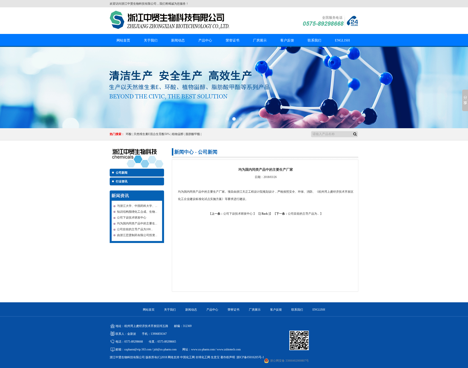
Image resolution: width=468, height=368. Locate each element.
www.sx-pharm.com (203, 349)
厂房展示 (260, 40)
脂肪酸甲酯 (192, 134)
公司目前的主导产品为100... (135, 229)
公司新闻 (121, 172)
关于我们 (150, 40)
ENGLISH (342, 40)
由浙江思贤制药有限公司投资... (137, 235)
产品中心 (205, 40)
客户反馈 (287, 40)
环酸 (129, 134)
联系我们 (314, 40)
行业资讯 (121, 181)
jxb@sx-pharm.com (165, 349)
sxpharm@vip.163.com (137, 349)
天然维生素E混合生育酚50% (152, 134)
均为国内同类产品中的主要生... (137, 223)
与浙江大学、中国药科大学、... (137, 206)
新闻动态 (178, 40)
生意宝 (215, 357)
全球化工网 (202, 357)
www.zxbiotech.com (229, 349)
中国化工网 (187, 357)
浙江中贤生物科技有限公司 (138, 3)
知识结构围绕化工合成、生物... (137, 211)
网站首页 (123, 40)
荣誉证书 (232, 40)
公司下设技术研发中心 (131, 217)
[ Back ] (265, 213)
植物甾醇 (178, 134)
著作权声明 (227, 357)
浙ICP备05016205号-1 (250, 357)
